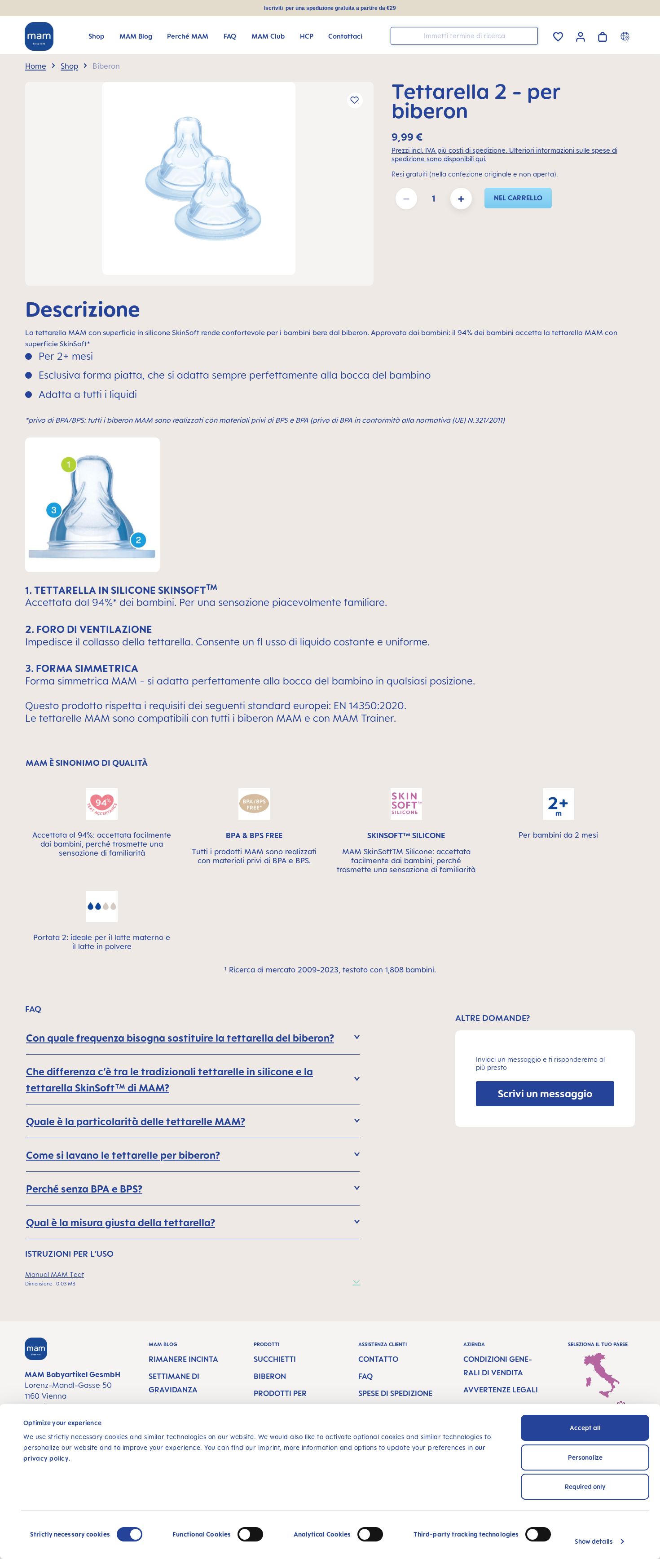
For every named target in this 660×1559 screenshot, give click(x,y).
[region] (199, 184)
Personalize (585, 1457)
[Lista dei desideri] (558, 35)
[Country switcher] (626, 36)
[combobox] (464, 36)
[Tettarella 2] (198, 178)
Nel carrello (518, 198)
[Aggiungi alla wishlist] (355, 100)
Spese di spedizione (395, 1393)
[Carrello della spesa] (602, 35)
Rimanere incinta (183, 1359)
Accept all (585, 1427)
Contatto (378, 1359)
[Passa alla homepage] (39, 36)
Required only (585, 1486)
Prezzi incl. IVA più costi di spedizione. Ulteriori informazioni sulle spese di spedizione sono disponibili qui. (504, 154)
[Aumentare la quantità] (461, 198)
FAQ (365, 1376)
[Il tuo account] (580, 35)
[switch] (250, 1534)
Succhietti (275, 1359)
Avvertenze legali (500, 1389)
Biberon (270, 1376)
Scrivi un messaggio (545, 1093)
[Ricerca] (529, 35)
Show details (594, 1541)
